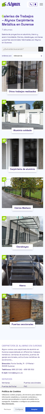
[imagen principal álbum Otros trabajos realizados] (22, 76)
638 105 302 (29, 369)
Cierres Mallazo (22, 208)
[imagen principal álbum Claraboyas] (22, 231)
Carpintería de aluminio (22, 169)
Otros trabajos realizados (22, 91)
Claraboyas (22, 246)
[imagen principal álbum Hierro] (22, 270)
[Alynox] (11, 4)
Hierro (22, 285)
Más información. (8, 404)
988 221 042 (17, 369)
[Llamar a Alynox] (31, 4)
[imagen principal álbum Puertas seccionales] (22, 309)
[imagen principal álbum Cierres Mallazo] (22, 192)
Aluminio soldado (22, 130)
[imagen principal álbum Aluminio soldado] (22, 115)
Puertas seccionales (22, 324)
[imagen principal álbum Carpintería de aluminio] (22, 154)
